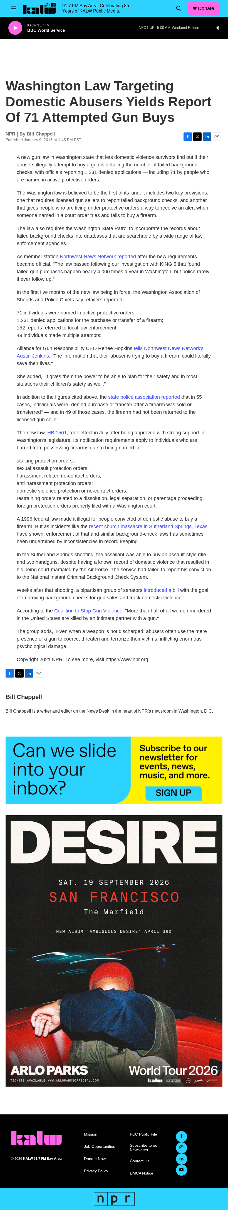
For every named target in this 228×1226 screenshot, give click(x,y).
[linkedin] (181, 1159)
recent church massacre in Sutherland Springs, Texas (148, 526)
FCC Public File (143, 1134)
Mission (90, 1134)
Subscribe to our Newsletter (144, 1147)
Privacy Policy (96, 1171)
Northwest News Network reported (98, 256)
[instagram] (181, 1147)
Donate (206, 8)
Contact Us (139, 1161)
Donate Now (95, 1159)
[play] (15, 28)
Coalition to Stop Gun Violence (88, 611)
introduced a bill (161, 590)
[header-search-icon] (179, 8)
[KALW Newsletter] (114, 770)
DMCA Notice (141, 1173)
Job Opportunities (99, 1146)
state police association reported (144, 397)
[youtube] (181, 1170)
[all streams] (220, 28)
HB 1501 (57, 432)
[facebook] (181, 1136)
